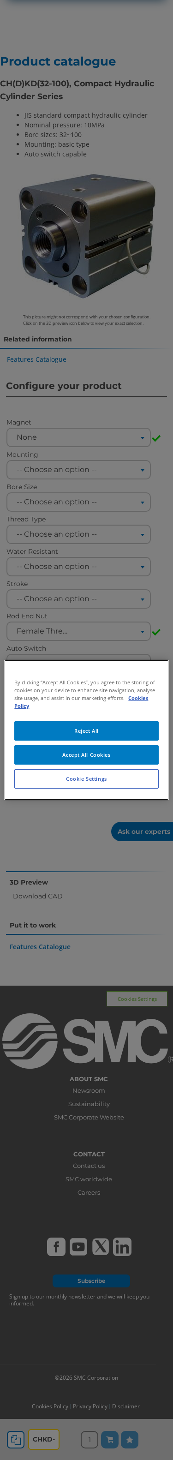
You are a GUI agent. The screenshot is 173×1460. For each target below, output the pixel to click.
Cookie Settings (86, 778)
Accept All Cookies (86, 754)
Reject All (86, 730)
